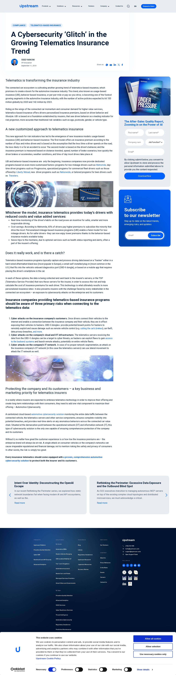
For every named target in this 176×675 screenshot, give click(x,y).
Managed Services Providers (65, 578)
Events (102, 572)
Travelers (13, 175)
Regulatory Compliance (63, 624)
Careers (102, 577)
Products (45, 6)
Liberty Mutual (23, 172)
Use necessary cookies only (153, 654)
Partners (91, 6)
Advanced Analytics (40, 564)
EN (135, 6)
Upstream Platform (40, 545)
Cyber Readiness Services (64, 610)
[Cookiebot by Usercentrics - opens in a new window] (18, 670)
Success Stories (83, 569)
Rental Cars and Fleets (63, 573)
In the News (104, 567)
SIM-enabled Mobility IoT (63, 559)
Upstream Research (84, 559)
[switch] (79, 669)
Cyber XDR (37, 555)
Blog (79, 545)
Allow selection (153, 646)
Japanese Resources (85, 564)
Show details (143, 669)
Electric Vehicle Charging (64, 554)
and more (37, 331)
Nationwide (65, 172)
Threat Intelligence (62, 615)
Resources (76, 6)
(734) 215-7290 (129, 546)
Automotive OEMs (61, 549)
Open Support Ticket (131, 554)
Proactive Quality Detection (42, 550)
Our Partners (104, 545)
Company (103, 6)
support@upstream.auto (133, 551)
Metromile (101, 165)
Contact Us (119, 6)
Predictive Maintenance (63, 629)
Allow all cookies (153, 638)
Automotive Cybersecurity (64, 620)
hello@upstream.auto (132, 549)
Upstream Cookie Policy (48, 658)
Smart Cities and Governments (65, 583)
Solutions (60, 6)
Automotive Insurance (63, 568)
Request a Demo (148, 6)
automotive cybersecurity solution (47, 414)
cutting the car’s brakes (91, 328)
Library (80, 550)
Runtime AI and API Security (42, 559)
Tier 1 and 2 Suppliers (62, 564)
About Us (103, 558)
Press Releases (105, 563)
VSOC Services (60, 605)
